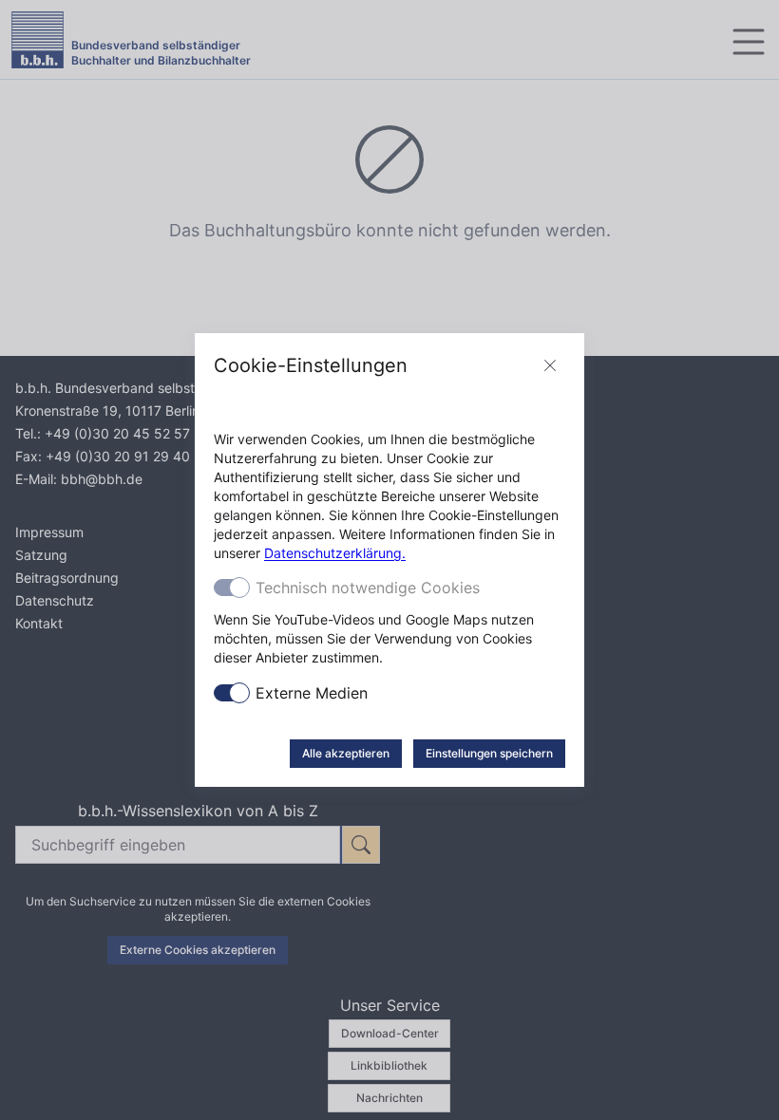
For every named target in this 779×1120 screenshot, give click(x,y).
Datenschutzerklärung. (335, 553)
